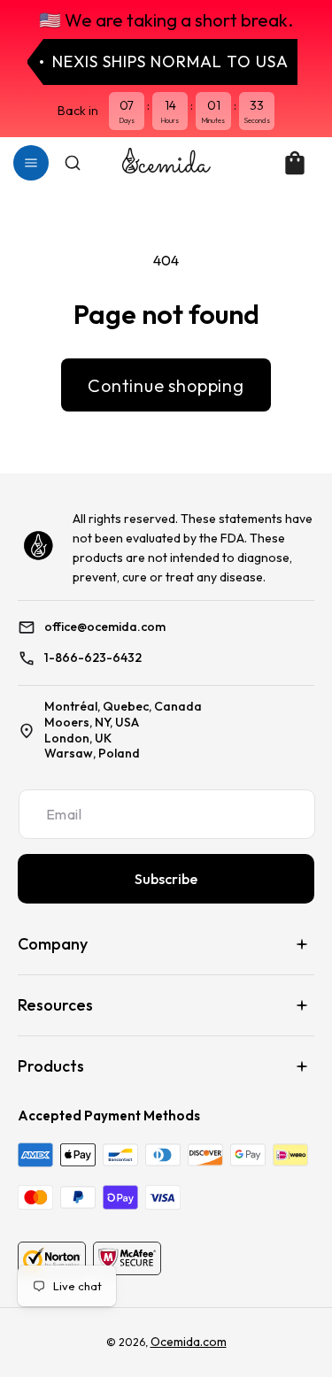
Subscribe (166, 879)
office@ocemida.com (105, 627)
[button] (31, 163)
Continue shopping (166, 385)
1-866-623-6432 (93, 657)
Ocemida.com (189, 1342)
